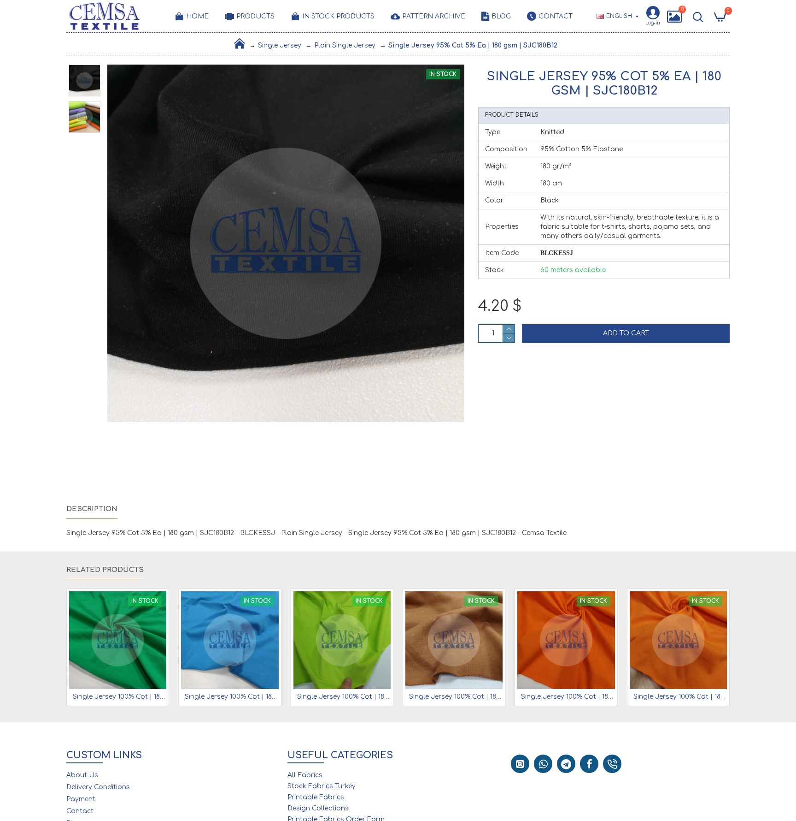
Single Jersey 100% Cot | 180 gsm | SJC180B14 (231, 696)
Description (91, 509)
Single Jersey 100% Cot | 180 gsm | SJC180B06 (680, 696)
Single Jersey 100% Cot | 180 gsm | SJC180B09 (344, 696)
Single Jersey (279, 45)
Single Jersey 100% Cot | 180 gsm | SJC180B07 (568, 696)
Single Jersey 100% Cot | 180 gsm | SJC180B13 (119, 696)
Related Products (105, 570)
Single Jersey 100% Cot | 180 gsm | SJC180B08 (456, 696)
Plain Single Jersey (344, 45)
